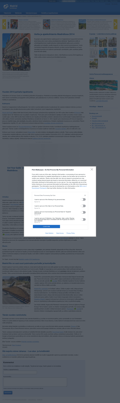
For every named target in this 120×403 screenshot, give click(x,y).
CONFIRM (46, 226)
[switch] (83, 199)
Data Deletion (49, 233)
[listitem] (60, 195)
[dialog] (60, 201)
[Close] (92, 170)
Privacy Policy (71, 233)
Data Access (60, 233)
